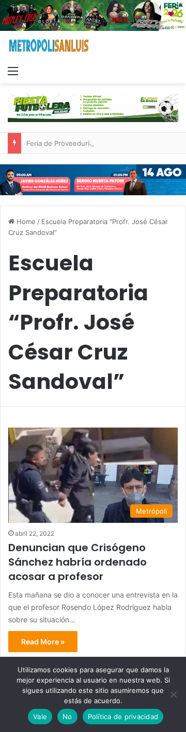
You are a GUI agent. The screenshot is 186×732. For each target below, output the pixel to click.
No (67, 716)
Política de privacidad (123, 716)
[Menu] (13, 70)
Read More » (43, 641)
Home (25, 221)
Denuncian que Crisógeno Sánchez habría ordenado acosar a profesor (77, 562)
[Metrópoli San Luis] (49, 45)
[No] (173, 694)
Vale (40, 716)
